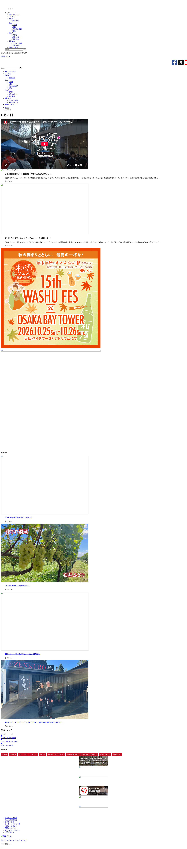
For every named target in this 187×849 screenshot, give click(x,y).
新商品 (11, 92)
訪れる (7, 76)
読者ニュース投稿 (11, 818)
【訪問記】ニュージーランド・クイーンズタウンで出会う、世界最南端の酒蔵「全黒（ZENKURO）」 (34, 722)
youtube (13, 754)
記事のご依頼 (9, 104)
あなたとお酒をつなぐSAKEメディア (14, 840)
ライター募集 (9, 822)
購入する (12, 96)
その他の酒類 (13, 86)
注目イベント (105, 754)
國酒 (50, 754)
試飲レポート (13, 94)
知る (6, 80)
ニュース (8, 73)
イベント (23, 754)
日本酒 (11, 82)
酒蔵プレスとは (10, 71)
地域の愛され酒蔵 (73, 754)
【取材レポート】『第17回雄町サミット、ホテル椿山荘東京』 (22, 654)
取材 (42, 754)
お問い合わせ (9, 832)
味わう (7, 90)
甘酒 (10, 88)
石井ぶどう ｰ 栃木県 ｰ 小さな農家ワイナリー (17, 585)
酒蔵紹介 (12, 78)
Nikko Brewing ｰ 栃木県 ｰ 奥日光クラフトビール (18, 517)
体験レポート (13, 102)
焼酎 (10, 84)
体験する (8, 98)
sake (4, 754)
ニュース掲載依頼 (11, 820)
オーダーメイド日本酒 (12, 824)
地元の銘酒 (59, 754)
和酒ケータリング (11, 826)
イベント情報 (13, 100)
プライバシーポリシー (12, 830)
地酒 (85, 754)
